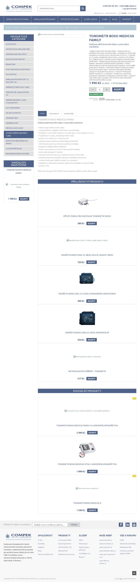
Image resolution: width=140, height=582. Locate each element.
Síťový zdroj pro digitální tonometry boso (87, 216)
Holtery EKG (11, 74)
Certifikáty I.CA (84, 553)
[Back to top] (134, 573)
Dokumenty (54, 114)
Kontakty (41, 544)
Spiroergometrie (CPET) (16, 54)
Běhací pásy (11, 64)
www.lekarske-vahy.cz (107, 551)
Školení (81, 557)
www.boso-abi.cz (105, 540)
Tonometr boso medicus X (87, 503)
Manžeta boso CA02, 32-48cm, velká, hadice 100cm (87, 255)
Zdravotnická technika (29, 27)
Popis (42, 113)
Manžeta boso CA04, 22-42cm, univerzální (87, 332)
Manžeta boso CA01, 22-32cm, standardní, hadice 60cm (87, 294)
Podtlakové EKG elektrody (18, 69)
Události (41, 547)
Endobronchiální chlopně (17, 154)
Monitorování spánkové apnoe (17, 142)
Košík (122, 540)
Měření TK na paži (71, 27)
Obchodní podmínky (128, 544)
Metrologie (83, 544)
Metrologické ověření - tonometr (87, 371)
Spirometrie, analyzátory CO (17, 93)
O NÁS (104, 19)
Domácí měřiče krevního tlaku (51, 27)
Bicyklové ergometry (15, 59)
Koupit (118, 89)
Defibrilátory (12, 123)
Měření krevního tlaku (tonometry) (16, 101)
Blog (39, 551)
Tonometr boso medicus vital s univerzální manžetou (87, 464)
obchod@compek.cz (128, 6)
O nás (40, 540)
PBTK (81, 540)
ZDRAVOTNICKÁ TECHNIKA (17, 19)
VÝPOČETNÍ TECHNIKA (69, 19)
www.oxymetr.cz (105, 547)
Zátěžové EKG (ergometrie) (18, 49)
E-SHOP (15, 27)
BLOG (114, 19)
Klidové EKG (11, 44)
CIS (121, 578)
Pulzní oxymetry (13, 113)
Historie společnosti (45, 554)
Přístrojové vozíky (14, 128)
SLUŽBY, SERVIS (90, 19)
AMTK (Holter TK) (65, 547)
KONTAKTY (126, 19)
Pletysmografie (13, 108)
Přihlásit (74, 525)
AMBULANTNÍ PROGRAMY (44, 19)
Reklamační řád (125, 547)
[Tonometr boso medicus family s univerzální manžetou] (77, 104)
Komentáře (69, 114)
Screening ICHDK (64, 540)
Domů (8, 27)
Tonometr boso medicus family (18, 171)
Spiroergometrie (64, 544)
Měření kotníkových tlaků (17, 87)
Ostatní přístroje (14, 149)
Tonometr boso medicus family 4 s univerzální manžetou (87, 425)
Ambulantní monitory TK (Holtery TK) (17, 81)
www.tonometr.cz (106, 544)
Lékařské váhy (12, 118)
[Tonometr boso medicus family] (61, 34)
